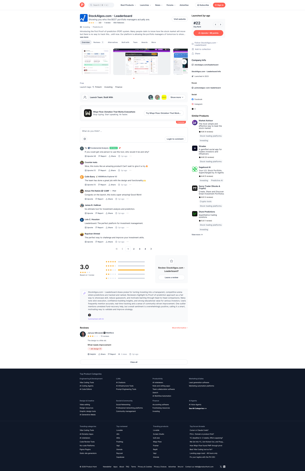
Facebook (198, 99)
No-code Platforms (87, 445)
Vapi (118, 445)
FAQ (127, 467)
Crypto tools (205, 201)
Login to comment (175, 139)
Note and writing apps (161, 386)
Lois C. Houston (92, 219)
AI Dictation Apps (86, 434)
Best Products (127, 5)
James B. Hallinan (93, 205)
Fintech (98, 87)
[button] (154, 42)
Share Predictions (207, 211)
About (121, 467)
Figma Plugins (85, 449)
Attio (118, 438)
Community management (126, 411)
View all (133, 362)
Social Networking (123, 404)
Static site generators (88, 453)
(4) (91, 156)
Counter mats (91, 162)
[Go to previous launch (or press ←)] (215, 24)
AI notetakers (158, 382)
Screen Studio (158, 434)
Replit (155, 449)
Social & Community (124, 401)
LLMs (118, 379)
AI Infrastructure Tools (124, 386)
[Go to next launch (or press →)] (220, 24)
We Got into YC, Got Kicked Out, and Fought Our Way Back (207, 442)
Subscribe (204, 5)
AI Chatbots (120, 382)
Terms (133, 467)
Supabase (120, 457)
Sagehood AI (205, 167)
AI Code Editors (86, 389)
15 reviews (105, 336)
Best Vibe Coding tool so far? (201, 449)
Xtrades (202, 146)
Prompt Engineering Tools (126, 389)
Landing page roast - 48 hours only (203, 453)
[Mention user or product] (84, 139)
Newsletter (107, 467)
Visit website (180, 19)
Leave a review (171, 277)
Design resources (86, 408)
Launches (144, 5)
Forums (170, 5)
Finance (118, 87)
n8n (117, 434)
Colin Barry (90, 176)
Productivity (158, 379)
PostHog (119, 442)
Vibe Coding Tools (87, 382)
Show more (176, 97)
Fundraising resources (161, 408)
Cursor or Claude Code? (199, 430)
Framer (156, 445)
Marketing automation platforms (201, 386)
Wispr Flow (157, 442)
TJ (86, 148)
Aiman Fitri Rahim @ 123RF (97, 191)
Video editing (85, 404)
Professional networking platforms (129, 408)
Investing (86, 27)
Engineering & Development (91, 379)
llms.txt (180, 467)
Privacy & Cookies (145, 467)
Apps (115, 467)
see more (84, 37)
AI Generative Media (88, 415)
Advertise (184, 5)
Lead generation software (199, 382)
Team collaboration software (164, 389)
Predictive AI (98, 27)
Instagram (198, 104)
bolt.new (156, 438)
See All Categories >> (198, 408)
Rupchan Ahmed (92, 233)
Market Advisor (206, 120)
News (157, 5)
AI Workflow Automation (162, 396)
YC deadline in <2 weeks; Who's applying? (206, 438)
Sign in (220, 5)
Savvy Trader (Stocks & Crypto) (209, 187)
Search (155, 392)
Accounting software (161, 404)
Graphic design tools (88, 411)
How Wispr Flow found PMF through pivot (206, 445)
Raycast (119, 453)
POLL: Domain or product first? (202, 434)
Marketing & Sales (196, 379)
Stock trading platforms (211, 136)
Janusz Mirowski (95, 333)
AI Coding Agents (86, 386)
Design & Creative (87, 401)
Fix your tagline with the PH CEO (202, 457)
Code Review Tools (87, 442)
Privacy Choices (160, 467)
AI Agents (193, 401)
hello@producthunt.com (204, 467)
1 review (107, 23)
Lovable (119, 430)
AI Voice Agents (195, 404)
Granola (119, 449)
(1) (91, 170)
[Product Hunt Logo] (82, 5)
